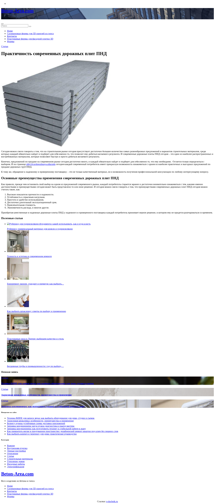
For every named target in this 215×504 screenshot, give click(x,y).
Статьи (4, 46)
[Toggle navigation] (2, 23)
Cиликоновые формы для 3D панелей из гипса (30, 33)
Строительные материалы (20, 459)
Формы (10, 41)
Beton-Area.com (17, 10)
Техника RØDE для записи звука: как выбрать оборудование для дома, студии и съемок (47, 383)
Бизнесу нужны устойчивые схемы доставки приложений (36, 423)
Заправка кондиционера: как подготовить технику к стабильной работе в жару (43, 406)
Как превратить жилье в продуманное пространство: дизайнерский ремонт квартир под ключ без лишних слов (62, 431)
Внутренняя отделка (17, 448)
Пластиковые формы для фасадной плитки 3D (30, 39)
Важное (11, 445)
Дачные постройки (16, 451)
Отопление (12, 453)
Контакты (12, 36)
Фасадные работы (16, 464)
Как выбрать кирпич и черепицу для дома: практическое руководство (42, 434)
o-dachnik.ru (112, 501)
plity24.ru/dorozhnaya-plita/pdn (40, 164)
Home (10, 31)
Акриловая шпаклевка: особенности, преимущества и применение (36, 395)
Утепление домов (16, 461)
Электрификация (15, 466)
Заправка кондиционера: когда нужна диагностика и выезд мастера (40, 426)
